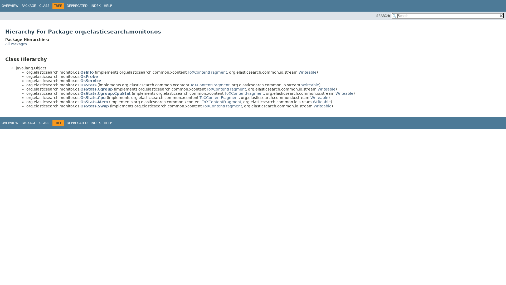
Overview (10, 6)
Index (96, 6)
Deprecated (77, 6)
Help (108, 6)
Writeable (308, 72)
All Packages (16, 44)
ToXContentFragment (207, 72)
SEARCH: (383, 16)
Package (29, 6)
